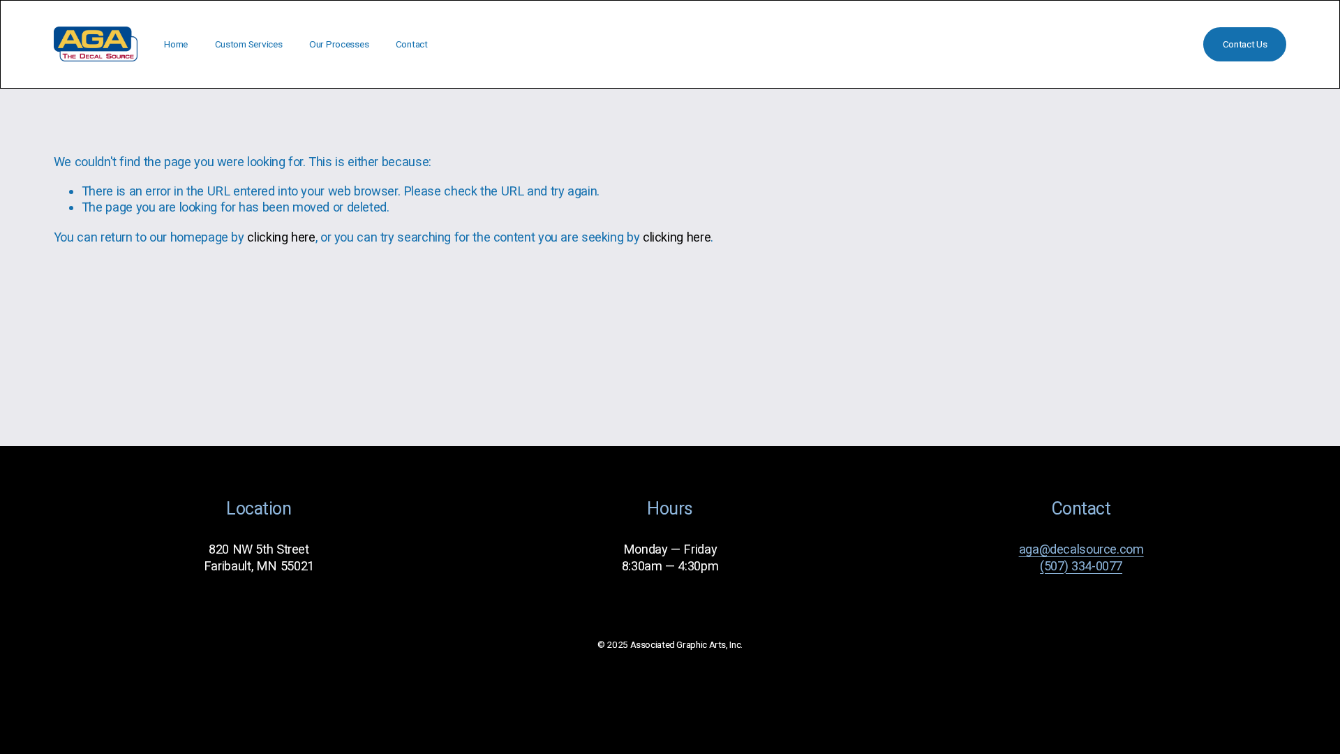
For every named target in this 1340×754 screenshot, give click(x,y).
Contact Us (1245, 44)
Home (176, 44)
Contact (412, 44)
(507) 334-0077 (1081, 566)
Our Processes (338, 44)
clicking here (281, 237)
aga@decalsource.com (1081, 549)
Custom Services (249, 44)
